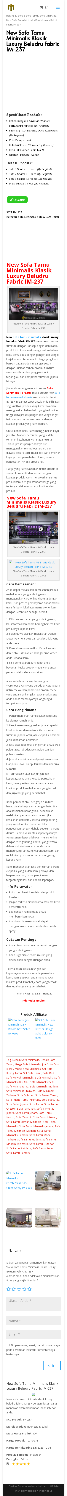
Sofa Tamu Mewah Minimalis (24, 1122)
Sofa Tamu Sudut (43, 1148)
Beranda (11, 15)
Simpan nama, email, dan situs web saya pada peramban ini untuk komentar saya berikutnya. (33, 1350)
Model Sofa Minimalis (28, 1069)
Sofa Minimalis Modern (44, 1086)
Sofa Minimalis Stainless (20, 1091)
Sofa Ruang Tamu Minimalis (23, 1099)
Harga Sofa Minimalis (28, 1064)
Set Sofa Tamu (32, 1073)
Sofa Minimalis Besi (42, 1082)
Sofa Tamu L (24, 1117)
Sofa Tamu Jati (26, 1108)
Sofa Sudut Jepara (17, 1104)
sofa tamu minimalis (27, 337)
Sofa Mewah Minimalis (20, 1077)
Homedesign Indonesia (36, 1490)
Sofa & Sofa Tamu (28, 15)
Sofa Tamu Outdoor (41, 1144)
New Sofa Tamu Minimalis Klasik (29, 267)
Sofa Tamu (36, 1104)
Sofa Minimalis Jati (17, 1086)
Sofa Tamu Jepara (26, 1113)
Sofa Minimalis (48, 15)
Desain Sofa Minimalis (25, 1060)
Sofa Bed (48, 1073)
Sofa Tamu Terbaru (18, 1153)
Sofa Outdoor (25, 1095)
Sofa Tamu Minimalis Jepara (36, 1126)
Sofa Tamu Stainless (18, 1148)
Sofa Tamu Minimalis (22, 500)
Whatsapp (17, 199)
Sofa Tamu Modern (29, 1139)
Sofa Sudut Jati (50, 1099)
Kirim (52, 1365)
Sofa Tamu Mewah (44, 1117)
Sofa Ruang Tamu (46, 1095)
